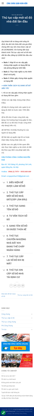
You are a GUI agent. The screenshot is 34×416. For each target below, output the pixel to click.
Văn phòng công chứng (19, 413)
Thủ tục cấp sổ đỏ (17, 15)
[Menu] (2, 3)
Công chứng (5, 314)
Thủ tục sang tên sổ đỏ (25, 295)
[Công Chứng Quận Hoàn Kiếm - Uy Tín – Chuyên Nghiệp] (17, 3)
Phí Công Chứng (7, 326)
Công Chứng (20, 411)
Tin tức (4, 329)
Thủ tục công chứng (8, 322)
